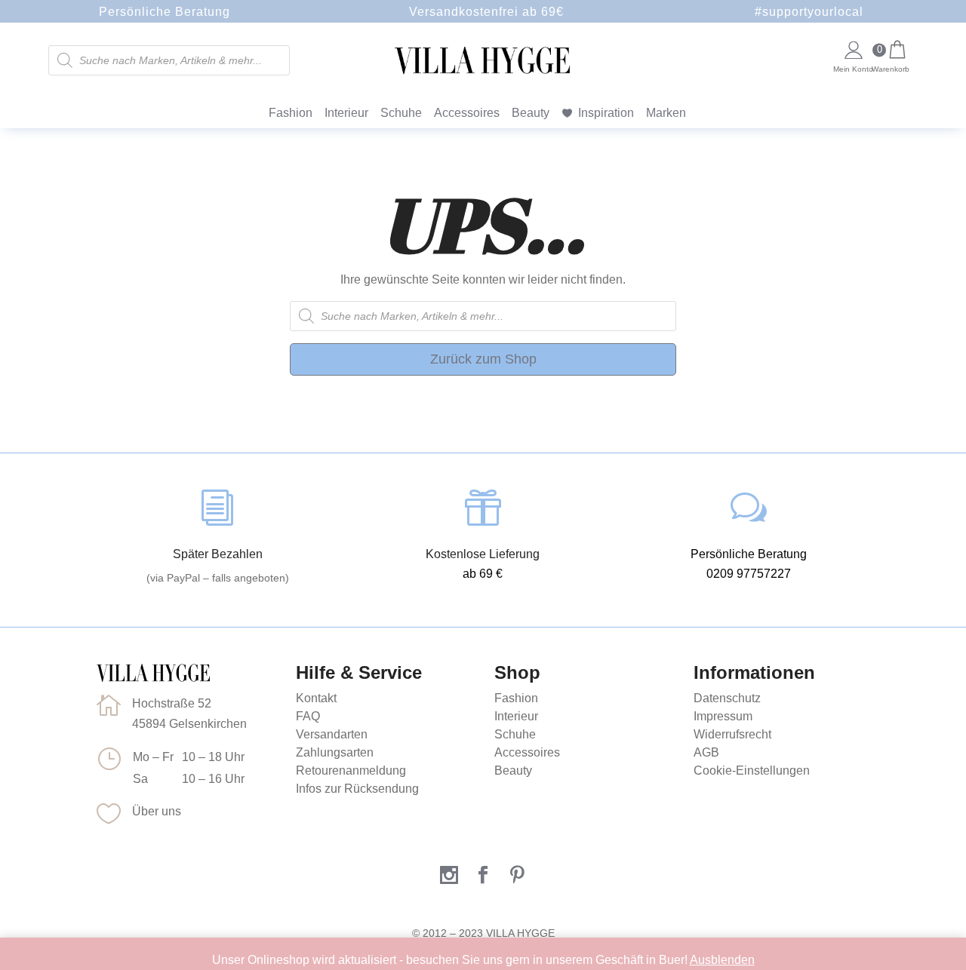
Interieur (346, 112)
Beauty (530, 112)
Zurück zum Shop (483, 359)
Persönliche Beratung (164, 11)
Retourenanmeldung (351, 770)
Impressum (723, 716)
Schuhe (401, 112)
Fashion (290, 112)
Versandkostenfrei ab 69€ (486, 11)
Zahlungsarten (335, 752)
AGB (706, 752)
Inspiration (606, 112)
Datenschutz (727, 698)
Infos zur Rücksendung (357, 788)
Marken (666, 112)
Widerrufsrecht (732, 734)
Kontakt (316, 698)
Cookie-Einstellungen (752, 770)
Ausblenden (722, 959)
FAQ (308, 716)
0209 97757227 (748, 573)
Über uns (156, 811)
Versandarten (332, 734)
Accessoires (467, 112)
